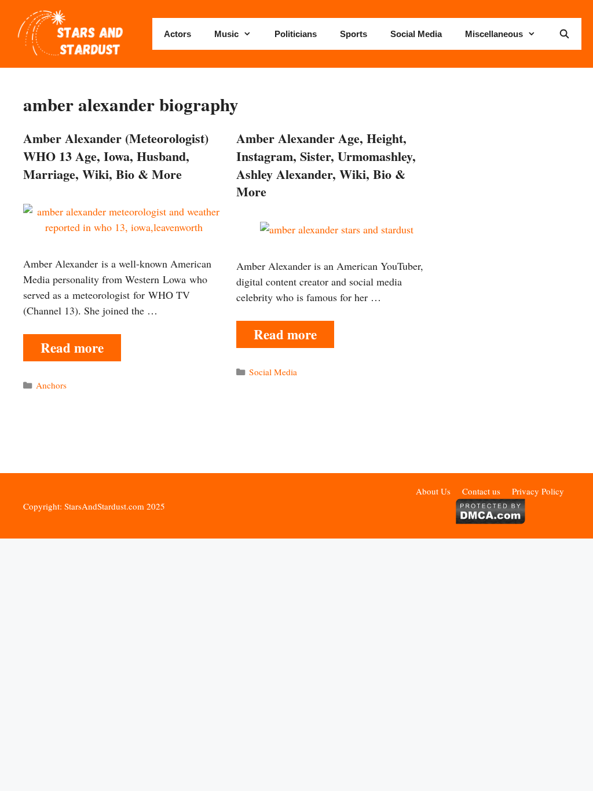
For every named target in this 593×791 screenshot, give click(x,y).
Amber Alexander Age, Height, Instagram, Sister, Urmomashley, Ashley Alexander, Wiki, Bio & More (326, 165)
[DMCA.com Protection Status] (490, 520)
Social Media (416, 34)
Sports (353, 34)
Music (226, 34)
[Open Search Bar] (564, 34)
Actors (177, 34)
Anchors (51, 385)
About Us (433, 491)
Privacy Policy (538, 491)
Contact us (481, 491)
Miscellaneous (494, 34)
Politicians (295, 34)
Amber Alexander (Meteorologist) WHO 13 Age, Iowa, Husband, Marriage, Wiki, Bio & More (115, 156)
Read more (72, 347)
